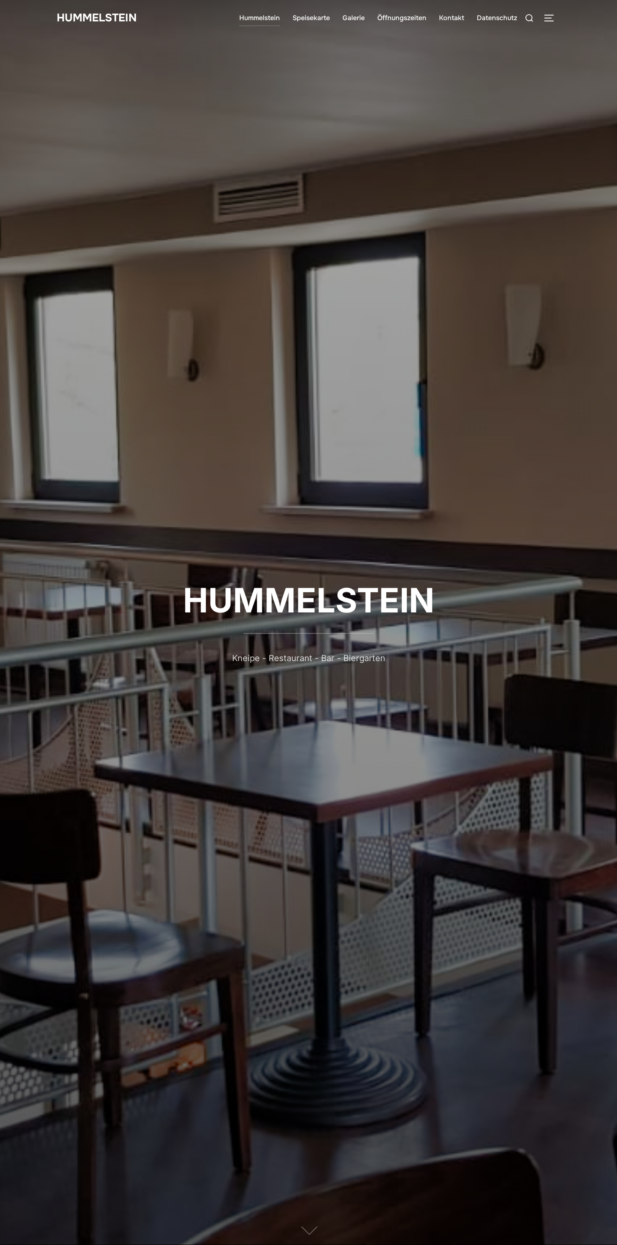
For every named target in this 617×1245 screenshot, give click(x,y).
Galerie (353, 17)
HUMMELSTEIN (97, 18)
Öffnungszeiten (401, 17)
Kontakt (451, 17)
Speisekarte (311, 17)
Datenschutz (497, 17)
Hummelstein (259, 17)
